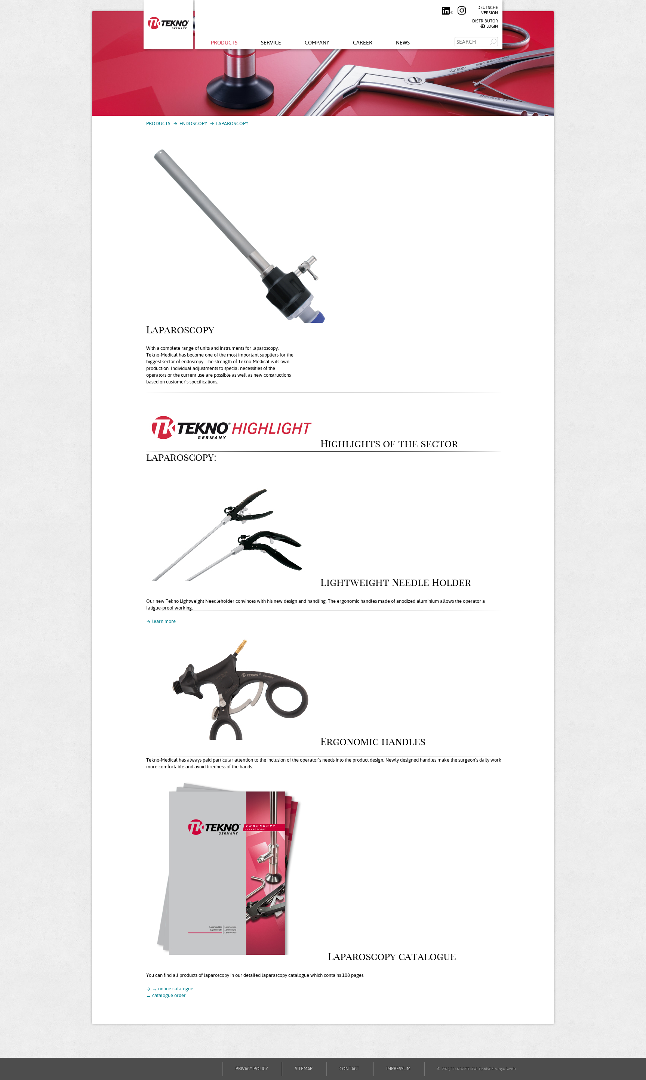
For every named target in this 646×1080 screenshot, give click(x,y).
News (403, 43)
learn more (164, 621)
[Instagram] (460, 13)
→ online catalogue (172, 988)
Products (224, 43)
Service (271, 43)
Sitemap (304, 1068)
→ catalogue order (166, 995)
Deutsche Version (487, 10)
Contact (349, 1068)
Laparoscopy (232, 123)
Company (317, 43)
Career (362, 43)
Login (492, 26)
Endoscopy (193, 123)
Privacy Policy (252, 1068)
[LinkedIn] (446, 13)
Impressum (398, 1068)
